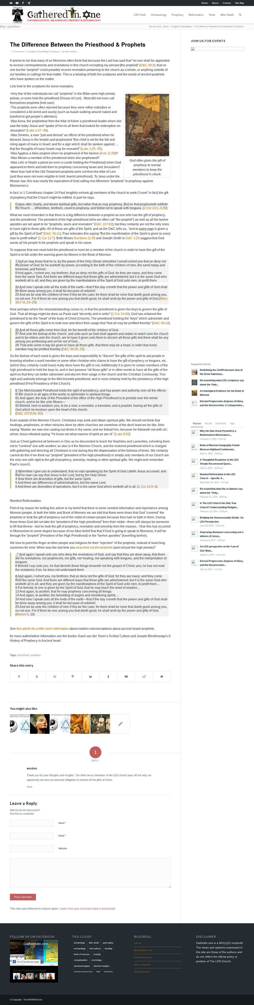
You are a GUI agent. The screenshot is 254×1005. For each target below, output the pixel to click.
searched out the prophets (94, 547)
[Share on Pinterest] (73, 676)
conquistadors (81, 960)
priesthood (23, 655)
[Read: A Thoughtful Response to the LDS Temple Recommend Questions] (194, 461)
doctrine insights (101, 966)
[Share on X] (37, 676)
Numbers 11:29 (84, 238)
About (215, 3)
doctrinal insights (82, 966)
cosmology (96, 960)
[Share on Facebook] (19, 676)
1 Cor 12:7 (46, 238)
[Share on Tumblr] (108, 676)
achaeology (79, 943)
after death (94, 943)
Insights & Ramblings (39, 51)
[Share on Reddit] (144, 676)
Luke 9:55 (122, 434)
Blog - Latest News (10, 26)
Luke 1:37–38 (37, 130)
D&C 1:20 (133, 238)
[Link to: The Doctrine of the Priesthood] (100, 724)
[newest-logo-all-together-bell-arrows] (56, 15)
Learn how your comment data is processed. (88, 908)
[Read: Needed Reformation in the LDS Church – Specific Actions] (194, 476)
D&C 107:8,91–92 (29, 413)
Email (62, 835)
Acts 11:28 (107, 153)
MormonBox (71, 51)
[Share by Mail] (162, 676)
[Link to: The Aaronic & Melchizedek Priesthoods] (120, 724)
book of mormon (81, 954)
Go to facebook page (28, 961)
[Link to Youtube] (17, 3)
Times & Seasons (142, 964)
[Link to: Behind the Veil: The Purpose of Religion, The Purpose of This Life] (19, 724)
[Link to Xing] (29, 3)
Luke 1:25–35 (91, 148)
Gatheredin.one (35, 944)
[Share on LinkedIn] (90, 676)
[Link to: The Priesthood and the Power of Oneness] (80, 724)
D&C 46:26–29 (72, 349)
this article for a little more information (42, 628)
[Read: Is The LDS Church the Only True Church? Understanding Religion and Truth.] (194, 505)
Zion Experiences (142, 971)
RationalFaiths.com (143, 950)
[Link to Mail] (11, 3)
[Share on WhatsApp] (55, 676)
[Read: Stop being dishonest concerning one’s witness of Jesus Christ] (194, 534)
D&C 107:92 (103, 224)
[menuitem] (205, 3)
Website (63, 848)
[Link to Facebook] (23, 3)
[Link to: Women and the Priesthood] (39, 724)
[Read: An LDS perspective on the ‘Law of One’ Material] (194, 548)
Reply (29, 787)
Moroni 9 (22, 614)
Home (205, 3)
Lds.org (137, 943)
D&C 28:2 (147, 65)
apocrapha (108, 943)
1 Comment (18, 51)
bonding (108, 948)
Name (62, 822)
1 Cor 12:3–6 (147, 486)
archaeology (80, 948)
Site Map (239, 3)
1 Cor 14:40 (120, 314)
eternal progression (83, 972)
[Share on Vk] (126, 676)
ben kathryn (95, 948)
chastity (97, 954)
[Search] (240, 15)
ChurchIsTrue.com (143, 957)
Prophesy (55, 51)
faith (98, 972)
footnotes (108, 972)
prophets (36, 655)
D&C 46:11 (52, 233)
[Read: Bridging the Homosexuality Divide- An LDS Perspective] (194, 519)
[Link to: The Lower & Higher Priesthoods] (60, 724)
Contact (227, 3)
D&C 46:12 (161, 323)
